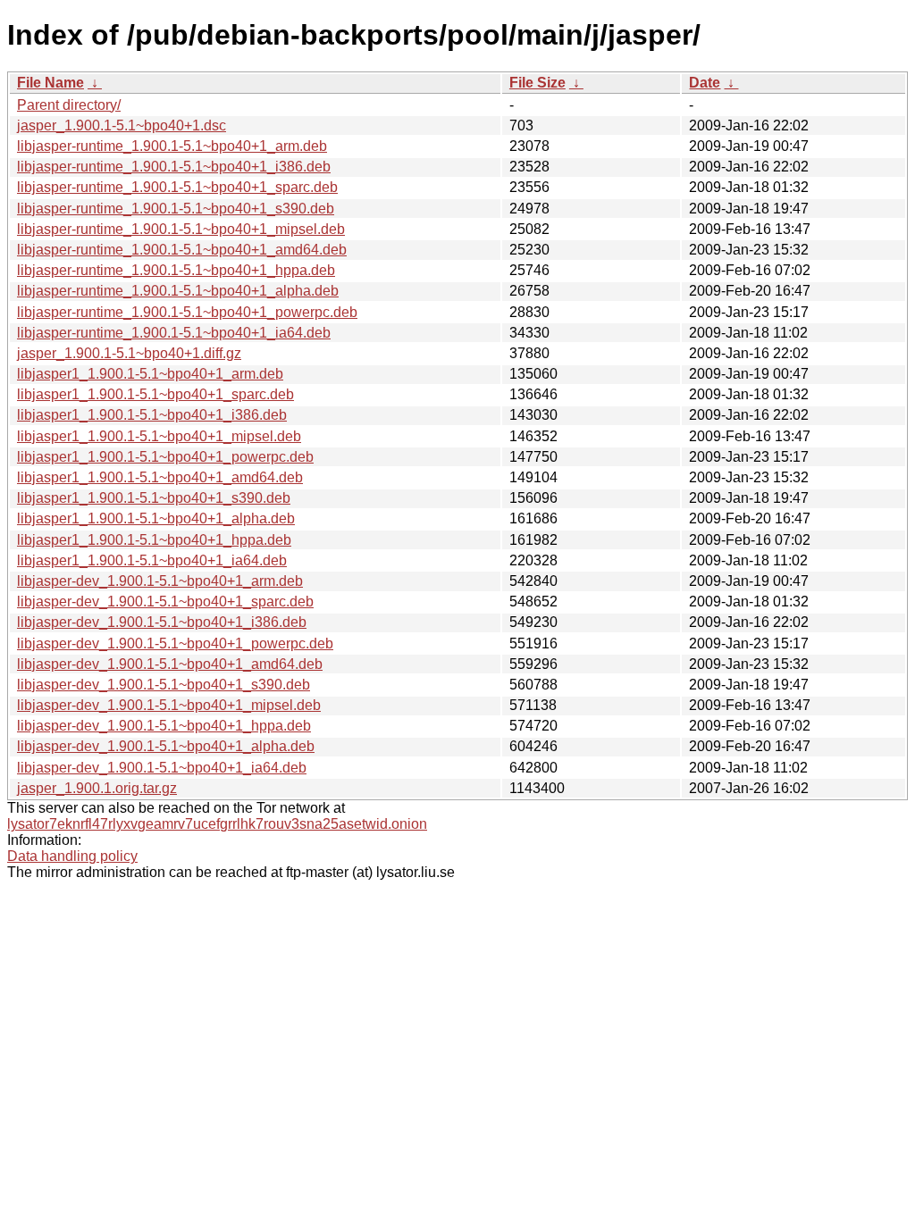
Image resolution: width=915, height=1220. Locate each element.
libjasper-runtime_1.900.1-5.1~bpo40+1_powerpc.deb (187, 312)
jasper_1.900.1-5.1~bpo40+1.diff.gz (129, 353)
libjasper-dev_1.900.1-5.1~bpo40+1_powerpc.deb (175, 643)
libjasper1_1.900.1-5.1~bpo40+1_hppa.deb (154, 539)
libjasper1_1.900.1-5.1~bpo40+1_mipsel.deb (159, 436)
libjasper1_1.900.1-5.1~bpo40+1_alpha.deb (156, 518)
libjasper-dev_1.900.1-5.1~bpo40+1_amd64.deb (170, 664)
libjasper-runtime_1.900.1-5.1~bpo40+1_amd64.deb (182, 249)
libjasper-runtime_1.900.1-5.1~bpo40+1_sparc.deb (177, 187)
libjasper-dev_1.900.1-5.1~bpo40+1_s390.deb (163, 684)
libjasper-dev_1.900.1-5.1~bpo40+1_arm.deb (160, 581)
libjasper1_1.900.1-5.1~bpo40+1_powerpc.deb (165, 456)
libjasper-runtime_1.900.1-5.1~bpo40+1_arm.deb (172, 146)
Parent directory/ (69, 105)
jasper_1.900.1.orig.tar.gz (97, 788)
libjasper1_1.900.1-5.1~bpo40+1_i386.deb (152, 414)
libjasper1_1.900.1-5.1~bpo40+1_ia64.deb (152, 560)
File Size (537, 82)
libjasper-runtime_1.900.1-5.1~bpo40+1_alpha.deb (178, 290)
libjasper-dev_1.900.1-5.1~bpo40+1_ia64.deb (161, 767)
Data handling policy (72, 856)
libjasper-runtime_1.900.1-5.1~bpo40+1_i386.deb (174, 166)
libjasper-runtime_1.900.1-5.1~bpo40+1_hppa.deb (176, 270)
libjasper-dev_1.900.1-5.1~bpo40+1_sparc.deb (165, 601)
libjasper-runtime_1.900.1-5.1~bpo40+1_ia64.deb (174, 332)
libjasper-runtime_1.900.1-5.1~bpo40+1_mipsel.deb (181, 229)
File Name (50, 82)
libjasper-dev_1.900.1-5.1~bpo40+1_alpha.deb (166, 746)
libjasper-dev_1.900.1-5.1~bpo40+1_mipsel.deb (169, 705)
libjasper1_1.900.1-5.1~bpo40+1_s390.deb (153, 498)
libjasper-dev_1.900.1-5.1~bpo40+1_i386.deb (161, 622)
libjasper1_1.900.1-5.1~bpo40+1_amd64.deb (160, 477)
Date (704, 82)
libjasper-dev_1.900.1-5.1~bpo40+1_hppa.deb (164, 725)
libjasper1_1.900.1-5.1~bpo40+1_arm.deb (150, 373)
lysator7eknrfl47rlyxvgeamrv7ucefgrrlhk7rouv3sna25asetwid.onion (217, 823)
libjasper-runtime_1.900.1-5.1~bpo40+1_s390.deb (175, 208)
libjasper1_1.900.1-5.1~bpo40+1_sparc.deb (155, 394)
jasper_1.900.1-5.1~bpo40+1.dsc (121, 125)
